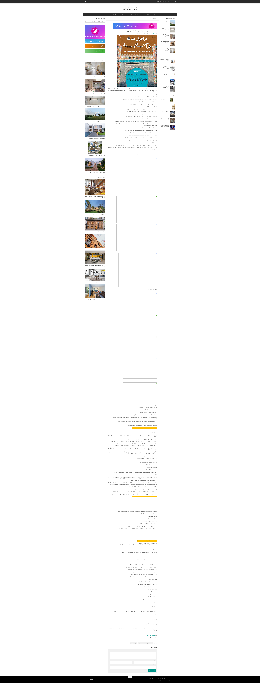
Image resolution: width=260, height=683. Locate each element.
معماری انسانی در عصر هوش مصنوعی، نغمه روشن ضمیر (164, 105)
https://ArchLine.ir (151, 635)
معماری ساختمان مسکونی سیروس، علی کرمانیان (96, 249)
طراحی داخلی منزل (151, 14)
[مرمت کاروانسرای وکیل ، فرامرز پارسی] (172, 114)
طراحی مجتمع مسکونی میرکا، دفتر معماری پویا (97, 155)
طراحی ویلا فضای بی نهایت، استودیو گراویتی (97, 121)
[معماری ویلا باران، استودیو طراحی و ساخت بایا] (95, 130)
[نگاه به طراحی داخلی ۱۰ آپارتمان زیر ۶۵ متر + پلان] (95, 291)
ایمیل (154, 660)
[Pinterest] (87, 679)
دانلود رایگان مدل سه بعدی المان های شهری (164, 73)
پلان (111, 14)
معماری (159, 14)
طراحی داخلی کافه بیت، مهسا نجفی (99, 94)
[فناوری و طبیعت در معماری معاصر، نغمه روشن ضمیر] (172, 100)
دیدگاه (154, 651)
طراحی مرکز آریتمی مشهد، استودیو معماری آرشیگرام (96, 106)
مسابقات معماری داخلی (153, 18)
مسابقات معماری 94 (149, 643)
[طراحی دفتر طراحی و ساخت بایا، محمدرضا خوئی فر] (95, 164)
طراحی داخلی (143, 14)
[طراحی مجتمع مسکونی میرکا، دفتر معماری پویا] (95, 147)
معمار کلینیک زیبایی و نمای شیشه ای (98, 214)
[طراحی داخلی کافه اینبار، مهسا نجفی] (95, 68)
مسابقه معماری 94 (141, 643)
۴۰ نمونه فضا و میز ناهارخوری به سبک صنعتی (97, 282)
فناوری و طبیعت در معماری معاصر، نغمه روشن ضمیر (164, 98)
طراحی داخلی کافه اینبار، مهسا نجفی (98, 76)
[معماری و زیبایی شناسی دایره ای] (172, 120)
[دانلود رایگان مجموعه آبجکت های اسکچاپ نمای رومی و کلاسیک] (172, 68)
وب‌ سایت (154, 665)
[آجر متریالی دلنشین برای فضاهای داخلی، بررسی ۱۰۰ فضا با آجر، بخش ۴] (95, 187)
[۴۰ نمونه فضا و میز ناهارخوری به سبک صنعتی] (95, 275)
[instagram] (89, 679)
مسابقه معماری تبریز (133, 643)
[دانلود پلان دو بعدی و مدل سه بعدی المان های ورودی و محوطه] (172, 82)
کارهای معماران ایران (165, 14)
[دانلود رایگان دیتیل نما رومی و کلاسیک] (172, 61)
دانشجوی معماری (117, 14)
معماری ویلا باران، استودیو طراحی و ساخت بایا (97, 138)
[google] (92, 679)
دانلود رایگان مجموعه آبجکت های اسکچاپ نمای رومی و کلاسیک (164, 67)
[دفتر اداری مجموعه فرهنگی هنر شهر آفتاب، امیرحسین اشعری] (95, 257)
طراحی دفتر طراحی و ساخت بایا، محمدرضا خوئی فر (96, 172)
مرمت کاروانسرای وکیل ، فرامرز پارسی (164, 112)
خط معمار (173, 14)
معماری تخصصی (126, 14)
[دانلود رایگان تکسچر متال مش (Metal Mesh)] (172, 89)
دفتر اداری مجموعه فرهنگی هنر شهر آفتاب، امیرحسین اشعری (95, 266)
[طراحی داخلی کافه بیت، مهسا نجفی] (95, 85)
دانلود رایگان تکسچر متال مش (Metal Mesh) (164, 87)
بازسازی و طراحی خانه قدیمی (165, 41)
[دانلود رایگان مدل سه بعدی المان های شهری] (172, 75)
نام (131, 660)
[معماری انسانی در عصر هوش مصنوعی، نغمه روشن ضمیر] (172, 107)
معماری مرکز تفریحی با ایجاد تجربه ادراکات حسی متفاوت (164, 126)
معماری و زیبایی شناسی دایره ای (164, 119)
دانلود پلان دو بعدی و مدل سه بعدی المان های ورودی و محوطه (164, 81)
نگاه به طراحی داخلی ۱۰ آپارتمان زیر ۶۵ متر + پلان (96, 299)
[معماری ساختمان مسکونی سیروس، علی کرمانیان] (95, 241)
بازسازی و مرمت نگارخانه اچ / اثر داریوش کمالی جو (96, 232)
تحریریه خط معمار (152, 33)
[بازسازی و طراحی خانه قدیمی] (172, 43)
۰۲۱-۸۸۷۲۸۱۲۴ (158, 1)
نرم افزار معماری (135, 14)
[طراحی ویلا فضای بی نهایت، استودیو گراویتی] (95, 114)
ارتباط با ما (164, 1)
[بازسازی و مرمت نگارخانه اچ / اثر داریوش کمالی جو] (95, 223)
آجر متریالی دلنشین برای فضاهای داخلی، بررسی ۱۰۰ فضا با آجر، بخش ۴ (95, 197)
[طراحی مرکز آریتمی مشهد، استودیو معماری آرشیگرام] (95, 100)
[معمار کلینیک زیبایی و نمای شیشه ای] (95, 206)
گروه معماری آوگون (172, 1)
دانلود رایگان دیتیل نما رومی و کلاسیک (164, 60)
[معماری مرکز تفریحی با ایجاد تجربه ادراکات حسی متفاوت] (172, 127)
